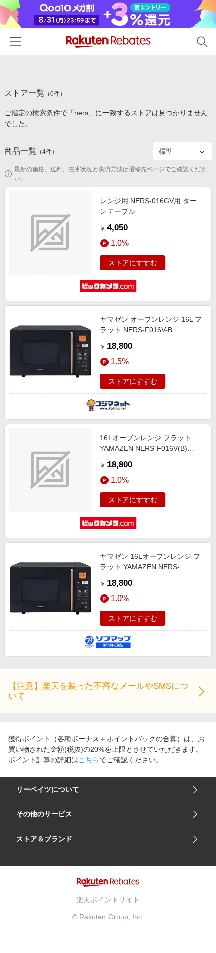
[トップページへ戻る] (108, 41)
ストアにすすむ (132, 263)
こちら (88, 760)
